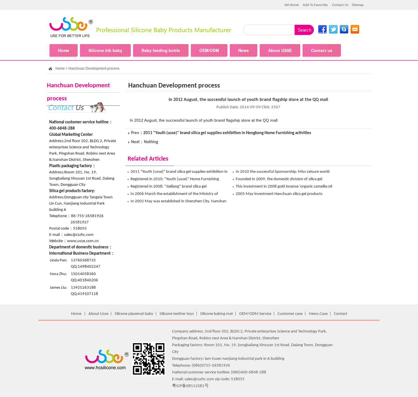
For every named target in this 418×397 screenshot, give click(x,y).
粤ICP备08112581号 (190, 386)
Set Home (291, 5)
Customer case (290, 314)
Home (60, 68)
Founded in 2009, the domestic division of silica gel (279, 179)
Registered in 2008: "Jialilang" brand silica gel (168, 186)
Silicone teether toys (177, 314)
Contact (340, 314)
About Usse (98, 314)
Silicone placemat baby (134, 314)
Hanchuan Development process (94, 68)
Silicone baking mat (216, 314)
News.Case (318, 314)
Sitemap (358, 5)
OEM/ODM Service (255, 314)
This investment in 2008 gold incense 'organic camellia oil (284, 186)
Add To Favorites (315, 5)
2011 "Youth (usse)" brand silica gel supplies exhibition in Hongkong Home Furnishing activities (227, 133)
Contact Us (340, 5)
